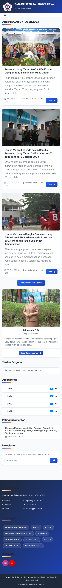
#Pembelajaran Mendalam (18, 533)
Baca (50, 100)
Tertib (36, 527)
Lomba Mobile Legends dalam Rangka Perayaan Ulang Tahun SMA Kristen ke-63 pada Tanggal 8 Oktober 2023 (29, 153)
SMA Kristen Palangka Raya (41, 577)
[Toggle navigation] (5, 15)
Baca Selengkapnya (29, 353)
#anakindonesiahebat (16, 527)
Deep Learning (12, 546)
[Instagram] (5, 563)
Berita (48, 527)
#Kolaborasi (32, 540)
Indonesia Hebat (33, 546)
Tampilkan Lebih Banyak (31, 283)
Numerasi (42, 533)
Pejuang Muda (12, 540)
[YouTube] (12, 563)
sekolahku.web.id (36, 584)
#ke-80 (47, 540)
